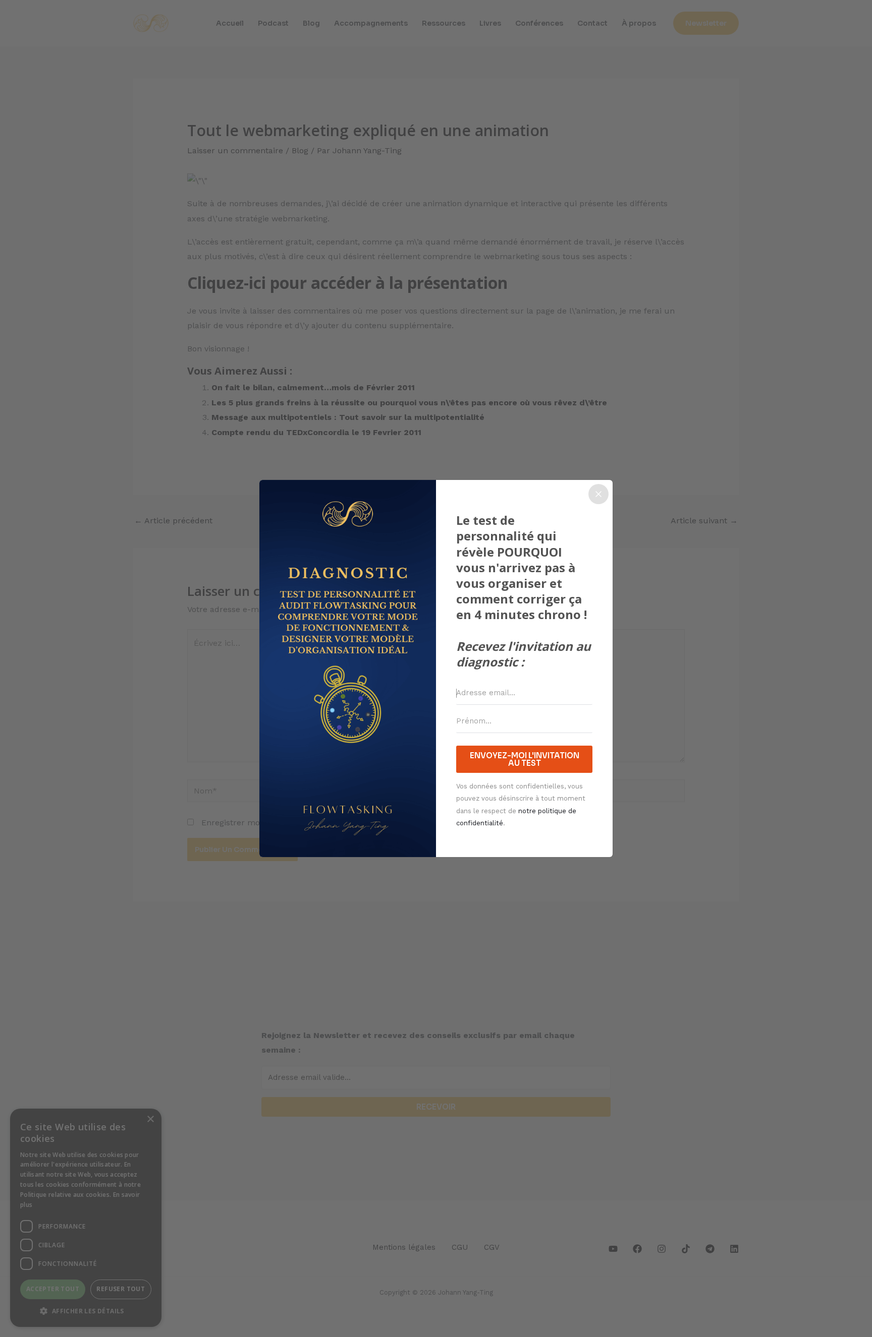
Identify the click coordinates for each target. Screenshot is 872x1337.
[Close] (598, 494)
